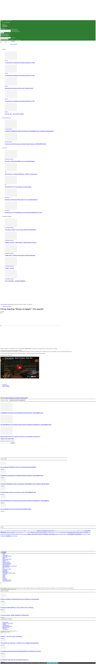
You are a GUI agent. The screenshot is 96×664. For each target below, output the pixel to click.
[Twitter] (6, 317)
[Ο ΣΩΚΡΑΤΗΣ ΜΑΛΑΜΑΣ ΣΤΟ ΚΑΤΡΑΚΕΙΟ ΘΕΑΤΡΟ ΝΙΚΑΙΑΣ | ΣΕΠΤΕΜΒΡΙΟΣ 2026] (6, 410)
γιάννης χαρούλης (6, 385)
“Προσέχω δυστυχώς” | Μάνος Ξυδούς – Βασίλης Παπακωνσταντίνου (20, 242)
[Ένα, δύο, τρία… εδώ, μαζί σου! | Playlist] (11, 110)
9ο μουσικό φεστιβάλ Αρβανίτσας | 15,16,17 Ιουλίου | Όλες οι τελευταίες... (17, 607)
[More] (27, 317)
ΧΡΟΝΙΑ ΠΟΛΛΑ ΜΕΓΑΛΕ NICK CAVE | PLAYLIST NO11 (19, 88)
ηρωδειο (28, 532)
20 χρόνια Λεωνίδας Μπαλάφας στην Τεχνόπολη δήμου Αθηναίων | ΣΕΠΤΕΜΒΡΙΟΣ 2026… (26, 144)
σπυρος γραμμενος (38, 534)
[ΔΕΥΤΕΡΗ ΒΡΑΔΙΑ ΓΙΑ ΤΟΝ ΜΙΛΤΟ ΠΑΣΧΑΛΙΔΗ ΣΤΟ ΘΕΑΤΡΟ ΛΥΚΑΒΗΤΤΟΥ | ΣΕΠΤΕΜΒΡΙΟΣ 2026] (6, 422)
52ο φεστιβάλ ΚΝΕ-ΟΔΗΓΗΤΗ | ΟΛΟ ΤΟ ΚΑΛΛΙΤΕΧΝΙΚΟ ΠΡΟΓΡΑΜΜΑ (18, 467)
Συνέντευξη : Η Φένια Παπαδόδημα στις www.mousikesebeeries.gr (20, 161)
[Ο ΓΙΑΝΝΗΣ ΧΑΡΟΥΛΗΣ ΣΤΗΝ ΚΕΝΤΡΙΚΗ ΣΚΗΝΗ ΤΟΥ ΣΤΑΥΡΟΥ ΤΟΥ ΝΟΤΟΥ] (3, 649)
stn (26, 530)
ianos (11, 530)
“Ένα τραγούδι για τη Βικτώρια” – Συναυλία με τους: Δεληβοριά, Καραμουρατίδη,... (19, 643)
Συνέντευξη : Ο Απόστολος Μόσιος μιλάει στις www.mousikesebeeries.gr (21, 199)
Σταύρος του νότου (80, 530)
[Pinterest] (10, 317)
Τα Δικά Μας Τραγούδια (7, 216)
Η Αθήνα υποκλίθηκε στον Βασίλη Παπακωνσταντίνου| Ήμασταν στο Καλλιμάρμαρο (19, 599)
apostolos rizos (2, 530)
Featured (4, 552)
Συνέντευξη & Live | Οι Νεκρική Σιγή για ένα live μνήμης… (18, 186)
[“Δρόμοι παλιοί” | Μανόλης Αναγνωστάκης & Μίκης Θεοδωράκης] (11, 252)
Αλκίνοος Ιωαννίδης (34, 530)
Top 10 (4, 554)
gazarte (8, 530)
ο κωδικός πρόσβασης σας (15, 31)
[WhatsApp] (15, 317)
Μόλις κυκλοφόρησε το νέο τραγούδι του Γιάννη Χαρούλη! (16, 398)
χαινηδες (8, 536)
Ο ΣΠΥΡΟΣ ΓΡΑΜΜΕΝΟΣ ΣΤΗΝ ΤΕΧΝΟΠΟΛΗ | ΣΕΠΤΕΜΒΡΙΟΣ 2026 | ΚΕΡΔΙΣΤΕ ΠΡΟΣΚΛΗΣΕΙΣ (29, 131)
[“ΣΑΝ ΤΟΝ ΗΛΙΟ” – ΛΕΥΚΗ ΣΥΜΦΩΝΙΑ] (11, 277)
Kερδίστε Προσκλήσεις (7, 117)
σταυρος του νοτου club (60, 534)
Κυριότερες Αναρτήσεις (9, 159)
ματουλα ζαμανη (9, 534)
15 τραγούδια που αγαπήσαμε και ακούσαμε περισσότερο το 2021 (20, 101)
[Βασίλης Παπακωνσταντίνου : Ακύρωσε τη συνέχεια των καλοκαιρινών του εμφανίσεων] (6, 434)
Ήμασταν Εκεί (5, 560)
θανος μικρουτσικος (49, 532)
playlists (6, 60)
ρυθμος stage (31, 534)
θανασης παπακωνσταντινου (38, 532)
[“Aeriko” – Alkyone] (11, 265)
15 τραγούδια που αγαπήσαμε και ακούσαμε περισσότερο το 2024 (20, 62)
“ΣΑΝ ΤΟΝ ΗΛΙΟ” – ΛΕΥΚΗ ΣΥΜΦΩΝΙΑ (15, 281)
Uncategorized (5, 555)
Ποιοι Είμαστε (5, 25)
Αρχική (4, 24)
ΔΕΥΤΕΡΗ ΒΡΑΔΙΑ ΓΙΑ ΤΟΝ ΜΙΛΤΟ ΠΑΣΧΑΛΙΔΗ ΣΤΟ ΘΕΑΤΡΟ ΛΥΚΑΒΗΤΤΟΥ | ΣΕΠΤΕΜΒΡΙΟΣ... (25, 500)
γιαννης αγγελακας (18, 532)
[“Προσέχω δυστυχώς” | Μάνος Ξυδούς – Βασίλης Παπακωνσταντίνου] (11, 239)
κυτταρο (78, 532)
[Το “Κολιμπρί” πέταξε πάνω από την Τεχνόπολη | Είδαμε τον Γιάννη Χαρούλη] (3, 657)
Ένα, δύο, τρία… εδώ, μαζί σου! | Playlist (14, 113)
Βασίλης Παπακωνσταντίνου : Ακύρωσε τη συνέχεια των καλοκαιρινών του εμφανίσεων (20, 436)
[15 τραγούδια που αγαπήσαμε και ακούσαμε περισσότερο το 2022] (11, 72)
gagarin (5, 530)
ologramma (18, 530)
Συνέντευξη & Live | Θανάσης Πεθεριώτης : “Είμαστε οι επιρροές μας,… (21, 174)
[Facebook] (2, 317)
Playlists (4, 49)
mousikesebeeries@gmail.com (10, 589)
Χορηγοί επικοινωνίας (6, 580)
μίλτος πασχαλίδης (84, 532)
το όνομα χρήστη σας (14, 30)
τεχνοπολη (78, 534)
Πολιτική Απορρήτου (4, 34)
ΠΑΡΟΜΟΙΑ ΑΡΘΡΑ (4, 400)
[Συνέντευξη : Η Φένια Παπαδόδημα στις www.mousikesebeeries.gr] (11, 158)
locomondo (14, 530)
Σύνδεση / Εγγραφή (6, 22)
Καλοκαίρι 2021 (59, 530)
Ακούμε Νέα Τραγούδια (7, 556)
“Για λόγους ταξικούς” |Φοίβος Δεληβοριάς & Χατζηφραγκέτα (14, 615)
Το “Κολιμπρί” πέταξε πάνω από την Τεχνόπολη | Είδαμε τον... (14, 659)
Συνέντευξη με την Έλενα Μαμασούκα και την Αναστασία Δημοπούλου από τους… (23, 212)
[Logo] (2, 44)
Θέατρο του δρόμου (6, 386)
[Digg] (23, 317)
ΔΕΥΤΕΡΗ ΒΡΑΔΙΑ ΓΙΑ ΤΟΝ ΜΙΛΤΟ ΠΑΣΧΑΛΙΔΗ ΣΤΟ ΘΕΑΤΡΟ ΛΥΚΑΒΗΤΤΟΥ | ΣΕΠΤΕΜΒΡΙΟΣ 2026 (25, 424)
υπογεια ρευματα (84, 534)
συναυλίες (71, 534)
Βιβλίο (4, 558)
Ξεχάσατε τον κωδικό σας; (5, 33)
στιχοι (67, 534)
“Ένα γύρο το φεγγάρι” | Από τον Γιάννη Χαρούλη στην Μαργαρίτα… (21, 229)
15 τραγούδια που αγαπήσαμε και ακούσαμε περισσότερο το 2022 (20, 75)
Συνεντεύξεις (5, 147)
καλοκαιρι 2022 (71, 532)
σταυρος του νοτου (49, 534)
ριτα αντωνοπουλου (23, 534)
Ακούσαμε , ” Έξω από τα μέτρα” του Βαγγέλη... (11, 636)
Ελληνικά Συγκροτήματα (7, 559)
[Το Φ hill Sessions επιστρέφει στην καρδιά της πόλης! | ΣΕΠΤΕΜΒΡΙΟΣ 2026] (3, 490)
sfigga (24, 530)
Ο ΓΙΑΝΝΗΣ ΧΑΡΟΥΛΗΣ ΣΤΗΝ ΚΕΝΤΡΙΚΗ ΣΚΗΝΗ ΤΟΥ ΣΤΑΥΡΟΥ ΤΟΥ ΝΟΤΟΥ (20, 651)
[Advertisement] (48, 290)
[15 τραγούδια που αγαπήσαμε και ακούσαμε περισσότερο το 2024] (11, 59)
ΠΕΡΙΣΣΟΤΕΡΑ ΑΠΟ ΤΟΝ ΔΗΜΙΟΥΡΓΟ (17, 400)
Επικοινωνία (5, 26)
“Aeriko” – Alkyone (9, 268)
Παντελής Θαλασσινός (73, 530)
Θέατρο (55, 530)
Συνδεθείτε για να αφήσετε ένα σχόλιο (7, 440)
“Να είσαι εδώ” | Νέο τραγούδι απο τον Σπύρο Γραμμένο (18, 397)
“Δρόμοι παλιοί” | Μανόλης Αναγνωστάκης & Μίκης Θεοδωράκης (20, 255)
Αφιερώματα (5, 557)
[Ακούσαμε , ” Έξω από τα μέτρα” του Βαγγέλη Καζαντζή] (3, 634)
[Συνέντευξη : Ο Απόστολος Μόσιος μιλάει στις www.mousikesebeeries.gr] (11, 196)
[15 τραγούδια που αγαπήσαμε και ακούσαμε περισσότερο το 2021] (11, 97)
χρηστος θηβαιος (14, 535)
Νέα (5, 171)
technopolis (29, 530)
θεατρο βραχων (56, 532)
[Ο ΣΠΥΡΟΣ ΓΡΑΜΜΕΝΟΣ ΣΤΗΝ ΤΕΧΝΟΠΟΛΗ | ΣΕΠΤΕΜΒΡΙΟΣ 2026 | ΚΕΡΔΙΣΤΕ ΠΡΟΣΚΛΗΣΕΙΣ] (3, 481)
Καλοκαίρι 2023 (64, 530)
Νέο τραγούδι (69, 530)
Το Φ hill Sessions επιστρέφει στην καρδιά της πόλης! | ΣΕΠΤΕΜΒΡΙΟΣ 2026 (18, 492)
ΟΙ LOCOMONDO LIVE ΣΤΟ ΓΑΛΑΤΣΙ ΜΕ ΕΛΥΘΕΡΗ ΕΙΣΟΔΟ (15, 509)
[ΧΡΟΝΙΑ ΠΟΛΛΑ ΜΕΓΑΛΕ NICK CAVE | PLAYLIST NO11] (11, 85)
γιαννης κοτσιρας (25, 532)
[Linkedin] (19, 317)
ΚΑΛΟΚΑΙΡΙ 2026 (8, 141)
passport (21, 530)
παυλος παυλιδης (16, 534)
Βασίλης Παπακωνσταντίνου (45, 530)
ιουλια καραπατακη (63, 532)
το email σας (13, 37)
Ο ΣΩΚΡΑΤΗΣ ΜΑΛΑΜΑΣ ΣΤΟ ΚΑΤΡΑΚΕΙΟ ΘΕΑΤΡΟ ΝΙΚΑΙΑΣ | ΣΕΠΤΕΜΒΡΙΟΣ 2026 (21, 412)
